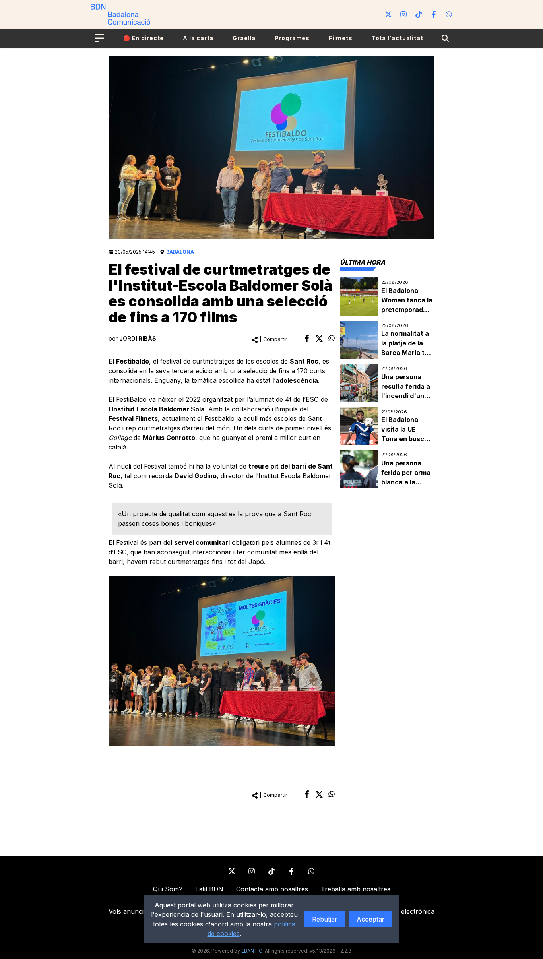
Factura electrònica (405, 911)
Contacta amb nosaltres (272, 889)
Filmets (341, 38)
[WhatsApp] (448, 14)
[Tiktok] (418, 14)
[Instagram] (403, 14)
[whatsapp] (331, 338)
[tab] (362, 262)
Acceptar (370, 919)
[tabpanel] (387, 382)
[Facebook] (433, 14)
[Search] (445, 38)
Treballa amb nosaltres (355, 889)
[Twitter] (388, 14)
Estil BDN (209, 889)
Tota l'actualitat (397, 38)
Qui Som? (167, 889)
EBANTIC (251, 951)
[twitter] (319, 339)
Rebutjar (324, 919)
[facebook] (306, 338)
